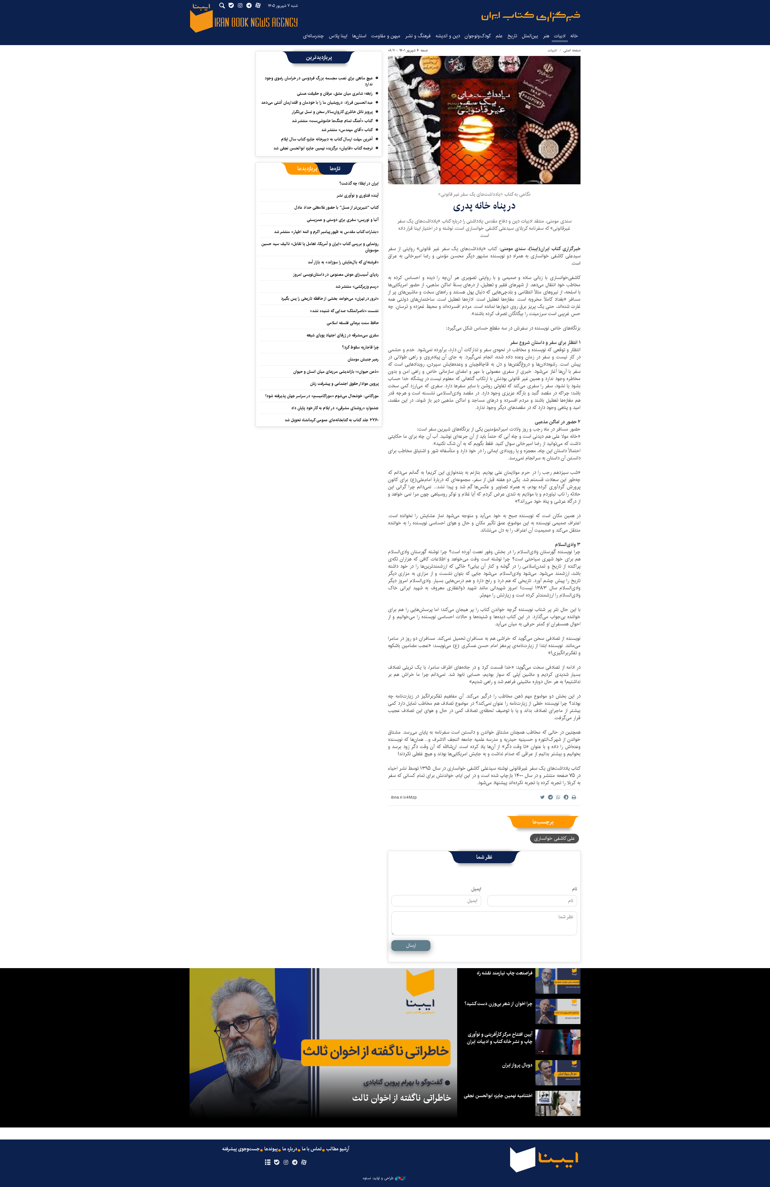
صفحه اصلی (572, 50)
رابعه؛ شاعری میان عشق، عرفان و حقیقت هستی (335, 93)
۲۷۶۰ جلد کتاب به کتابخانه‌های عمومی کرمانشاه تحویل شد (332, 420)
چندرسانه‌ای (313, 36)
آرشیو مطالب (337, 1149)
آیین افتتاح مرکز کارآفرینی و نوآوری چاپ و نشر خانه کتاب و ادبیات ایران (499, 1038)
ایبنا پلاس (338, 36)
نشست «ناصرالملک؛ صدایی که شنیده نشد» (344, 311)
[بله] (276, 1162)
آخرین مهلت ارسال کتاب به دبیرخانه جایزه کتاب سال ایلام (327, 139)
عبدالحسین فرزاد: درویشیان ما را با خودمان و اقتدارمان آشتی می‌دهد (317, 102)
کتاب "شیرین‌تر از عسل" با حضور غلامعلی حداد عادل (336, 207)
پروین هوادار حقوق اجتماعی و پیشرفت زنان (344, 383)
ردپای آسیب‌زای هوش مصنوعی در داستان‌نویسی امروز (336, 274)
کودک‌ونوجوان (478, 36)
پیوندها (271, 1149)
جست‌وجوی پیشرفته (241, 1149)
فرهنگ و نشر (418, 36)
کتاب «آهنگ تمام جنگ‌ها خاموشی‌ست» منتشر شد (332, 121)
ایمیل (476, 889)
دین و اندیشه (448, 36)
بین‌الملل (530, 36)
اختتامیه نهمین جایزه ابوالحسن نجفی (498, 1096)
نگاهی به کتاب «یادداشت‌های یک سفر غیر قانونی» (484, 194)
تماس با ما (312, 1149)
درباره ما (289, 1149)
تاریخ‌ (512, 36)
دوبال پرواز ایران (517, 1065)
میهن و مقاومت (385, 36)
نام (574, 889)
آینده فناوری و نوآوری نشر (358, 195)
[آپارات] (304, 1162)
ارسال (411, 945)
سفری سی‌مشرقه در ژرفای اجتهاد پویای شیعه (342, 335)
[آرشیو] (267, 1162)
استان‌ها (359, 36)
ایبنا (531, 16)
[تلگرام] (295, 1162)
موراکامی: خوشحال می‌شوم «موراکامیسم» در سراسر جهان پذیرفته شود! (322, 396)
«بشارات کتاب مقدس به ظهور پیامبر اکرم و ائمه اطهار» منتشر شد (326, 232)
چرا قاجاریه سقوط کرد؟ (360, 347)
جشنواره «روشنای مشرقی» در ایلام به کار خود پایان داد (335, 408)
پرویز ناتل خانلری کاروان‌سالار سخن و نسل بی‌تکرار (332, 112)
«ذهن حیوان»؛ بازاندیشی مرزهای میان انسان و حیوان (336, 371)
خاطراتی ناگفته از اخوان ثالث (401, 1098)
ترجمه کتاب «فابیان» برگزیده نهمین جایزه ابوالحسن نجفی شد (323, 148)
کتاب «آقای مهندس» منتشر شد (347, 130)
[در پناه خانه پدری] (484, 120)
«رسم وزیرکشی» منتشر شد (357, 286)
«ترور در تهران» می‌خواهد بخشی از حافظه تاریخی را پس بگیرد (330, 298)
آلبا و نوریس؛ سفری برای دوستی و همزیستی (343, 219)
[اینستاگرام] (285, 1162)
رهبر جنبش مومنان (363, 359)
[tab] (335, 169)
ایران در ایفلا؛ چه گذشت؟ (359, 183)
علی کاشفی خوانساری (554, 838)
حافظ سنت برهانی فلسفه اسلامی (353, 323)
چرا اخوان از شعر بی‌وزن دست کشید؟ (498, 1004)
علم (499, 36)
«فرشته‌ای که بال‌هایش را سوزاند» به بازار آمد (343, 262)
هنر (546, 36)
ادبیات (559, 36)
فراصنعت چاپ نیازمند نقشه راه (504, 973)
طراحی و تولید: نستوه (378, 1178)
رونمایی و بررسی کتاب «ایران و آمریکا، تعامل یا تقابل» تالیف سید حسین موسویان (320, 247)
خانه (574, 36)
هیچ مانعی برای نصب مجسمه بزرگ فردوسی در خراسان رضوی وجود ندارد (319, 81)
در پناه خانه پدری (484, 206)
